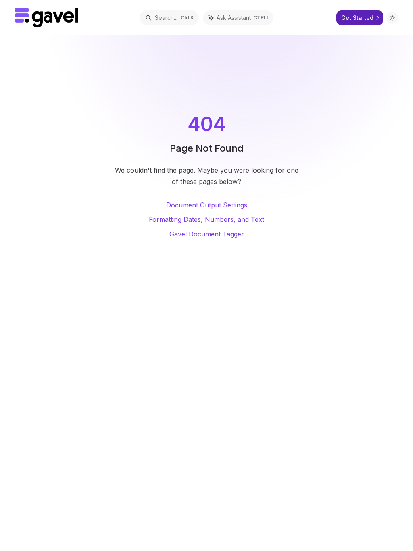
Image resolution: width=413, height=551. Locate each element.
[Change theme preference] (392, 18)
